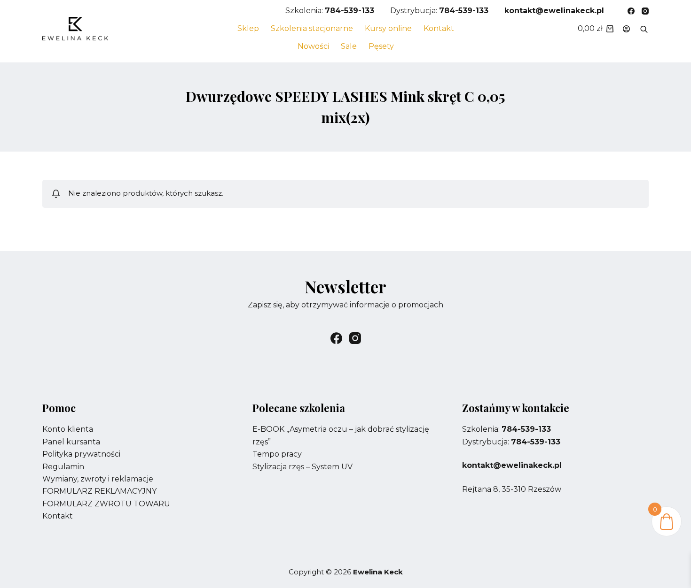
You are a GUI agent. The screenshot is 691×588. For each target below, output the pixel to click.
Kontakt (439, 28)
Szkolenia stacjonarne (312, 28)
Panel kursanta (71, 441)
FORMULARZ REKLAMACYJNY (99, 491)
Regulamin (63, 466)
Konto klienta (67, 429)
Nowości (313, 46)
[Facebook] (631, 11)
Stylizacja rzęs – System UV (302, 466)
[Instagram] (645, 11)
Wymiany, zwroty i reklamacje (97, 478)
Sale (349, 46)
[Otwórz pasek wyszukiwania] (644, 28)
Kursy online (388, 28)
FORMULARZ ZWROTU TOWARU (106, 503)
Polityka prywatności (81, 454)
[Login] (626, 28)
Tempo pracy (277, 454)
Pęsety (381, 46)
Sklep (248, 28)
